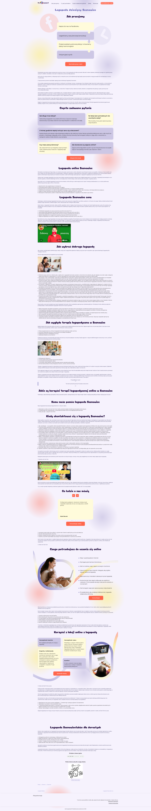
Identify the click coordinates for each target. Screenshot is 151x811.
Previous (57, 509)
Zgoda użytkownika (113, 803)
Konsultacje (96, 598)
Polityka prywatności (113, 801)
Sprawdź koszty (62, 673)
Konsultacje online (75, 523)
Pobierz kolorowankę (76, 780)
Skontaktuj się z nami (107, 3)
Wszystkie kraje (37, 795)
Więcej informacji (75, 158)
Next (94, 509)
